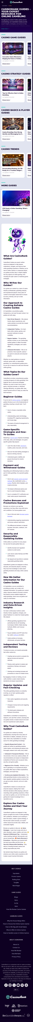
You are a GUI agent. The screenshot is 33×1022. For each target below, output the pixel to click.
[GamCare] (22, 1005)
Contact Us (16, 947)
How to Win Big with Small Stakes (16, 927)
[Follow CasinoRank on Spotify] (22, 985)
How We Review (16, 951)
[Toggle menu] (2, 2)
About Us (16, 944)
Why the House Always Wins (16, 921)
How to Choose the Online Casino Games (16, 924)
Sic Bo (16, 903)
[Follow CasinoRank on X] (14, 985)
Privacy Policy (16, 957)
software (16, 635)
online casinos (16, 400)
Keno (16, 900)
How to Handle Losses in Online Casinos (16, 933)
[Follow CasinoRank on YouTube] (18, 985)
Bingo (16, 897)
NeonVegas (16, 886)
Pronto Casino (16, 876)
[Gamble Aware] (14, 1015)
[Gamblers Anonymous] (14, 1005)
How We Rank (16, 954)
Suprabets (16, 873)
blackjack (23, 445)
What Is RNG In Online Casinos (16, 930)
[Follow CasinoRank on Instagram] (10, 985)
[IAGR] (7, 1005)
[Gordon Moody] (16, 1010)
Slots (16, 906)
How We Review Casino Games (16, 909)
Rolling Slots (16, 879)
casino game (14, 437)
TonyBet (16, 882)
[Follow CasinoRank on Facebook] (6, 985)
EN (15, 989)
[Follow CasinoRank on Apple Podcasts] (26, 985)
